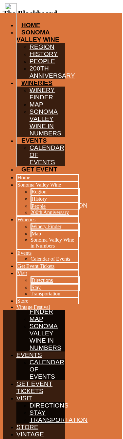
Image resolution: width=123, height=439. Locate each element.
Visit (24, 398)
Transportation (59, 419)
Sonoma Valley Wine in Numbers (45, 337)
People (38, 206)
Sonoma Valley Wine (39, 185)
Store (27, 427)
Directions (49, 405)
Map (36, 318)
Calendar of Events (50, 259)
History (39, 199)
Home (23, 177)
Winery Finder (46, 226)
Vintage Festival (33, 307)
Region (39, 191)
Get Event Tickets (34, 387)
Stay (38, 412)
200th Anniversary (50, 212)
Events (29, 354)
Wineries (26, 219)
